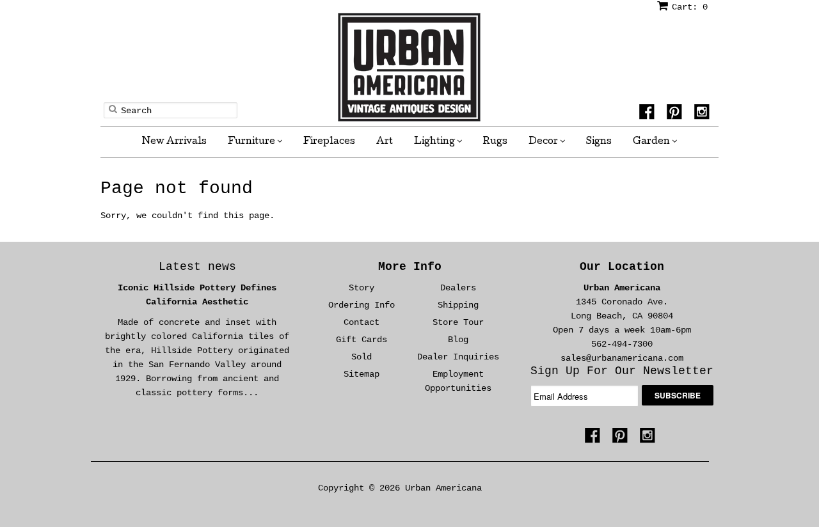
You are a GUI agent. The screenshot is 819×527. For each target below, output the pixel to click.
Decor (544, 142)
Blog (458, 339)
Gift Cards (361, 339)
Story (361, 288)
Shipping (458, 305)
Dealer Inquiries (458, 357)
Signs (599, 142)
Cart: (690, 7)
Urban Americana (622, 288)
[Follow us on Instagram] (703, 113)
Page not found (176, 188)
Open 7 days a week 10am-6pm (622, 330)
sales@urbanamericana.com (622, 358)
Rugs (495, 142)
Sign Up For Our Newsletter (621, 371)
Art (384, 142)
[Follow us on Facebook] (648, 113)
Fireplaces (329, 142)
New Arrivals (174, 142)
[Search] (113, 108)
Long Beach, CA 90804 (622, 316)
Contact (361, 322)
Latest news (197, 266)
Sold (361, 357)
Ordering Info (361, 305)
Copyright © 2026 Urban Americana (400, 488)
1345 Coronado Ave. (622, 302)
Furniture (252, 142)
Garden (652, 142)
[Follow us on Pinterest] (676, 113)
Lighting (435, 142)
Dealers (458, 288)
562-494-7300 (622, 344)
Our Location (622, 266)
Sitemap (361, 374)
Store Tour (458, 322)
